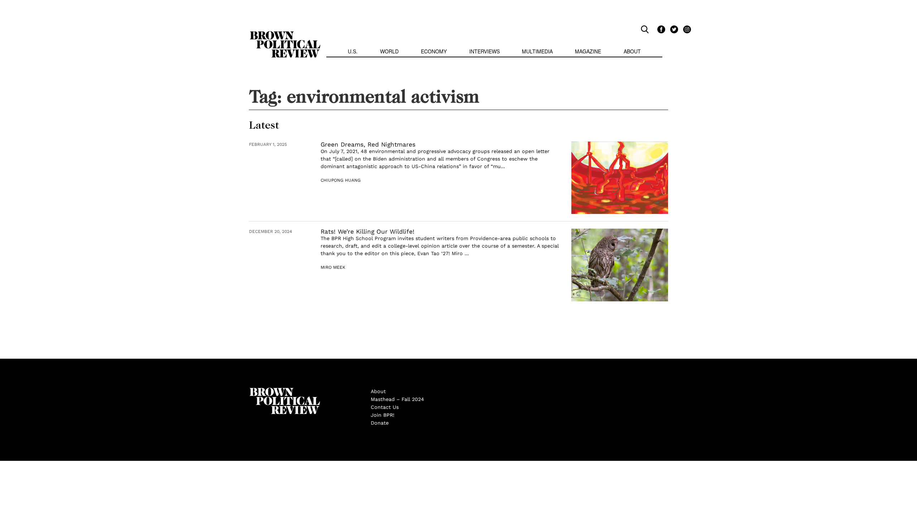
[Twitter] (673, 29)
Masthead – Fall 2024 (397, 399)
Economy (434, 51)
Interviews (484, 51)
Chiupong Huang (341, 180)
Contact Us (385, 407)
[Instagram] (685, 29)
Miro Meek (333, 267)
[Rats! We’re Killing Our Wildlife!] (619, 265)
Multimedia (537, 51)
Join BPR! (382, 415)
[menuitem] (352, 52)
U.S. (352, 51)
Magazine (588, 51)
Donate (380, 423)
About (632, 51)
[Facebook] (660, 29)
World (389, 51)
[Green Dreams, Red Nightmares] (619, 178)
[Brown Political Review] (285, 34)
